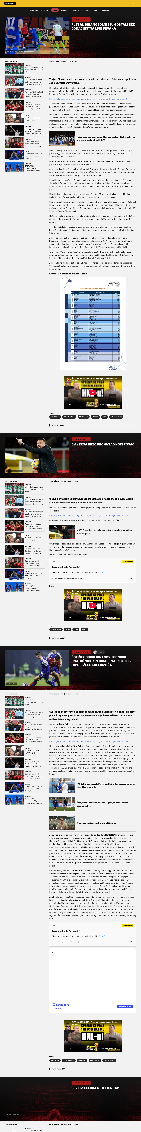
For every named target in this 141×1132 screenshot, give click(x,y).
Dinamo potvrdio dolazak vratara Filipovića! (97, 823)
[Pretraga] (134, 3)
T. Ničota (101, 652)
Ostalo (27, 115)
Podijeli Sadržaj (80, 19)
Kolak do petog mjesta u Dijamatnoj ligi (33, 119)
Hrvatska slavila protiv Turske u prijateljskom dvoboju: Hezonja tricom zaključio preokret (34, 131)
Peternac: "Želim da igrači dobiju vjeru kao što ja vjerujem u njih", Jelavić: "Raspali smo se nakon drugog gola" (34, 94)
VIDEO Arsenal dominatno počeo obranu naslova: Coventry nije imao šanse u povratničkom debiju (34, 82)
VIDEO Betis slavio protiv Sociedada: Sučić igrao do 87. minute (34, 69)
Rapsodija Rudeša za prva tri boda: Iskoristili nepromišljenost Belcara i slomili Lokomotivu (34, 106)
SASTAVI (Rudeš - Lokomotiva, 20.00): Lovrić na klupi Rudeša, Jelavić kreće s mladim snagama (33, 168)
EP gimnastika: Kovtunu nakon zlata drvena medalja (33, 156)
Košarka (28, 127)
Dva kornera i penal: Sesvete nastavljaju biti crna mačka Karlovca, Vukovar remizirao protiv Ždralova (34, 143)
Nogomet (28, 65)
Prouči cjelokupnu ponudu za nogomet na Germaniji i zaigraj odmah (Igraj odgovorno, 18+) (88, 99)
